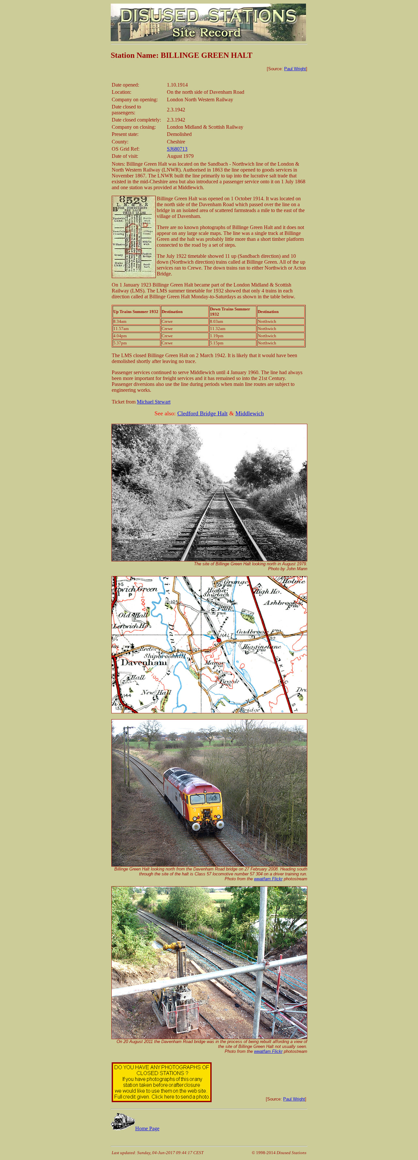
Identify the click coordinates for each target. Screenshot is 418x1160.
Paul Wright (295, 68)
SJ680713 (177, 149)
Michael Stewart (153, 402)
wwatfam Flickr (268, 878)
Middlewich (249, 413)
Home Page (147, 1128)
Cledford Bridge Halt (202, 413)
